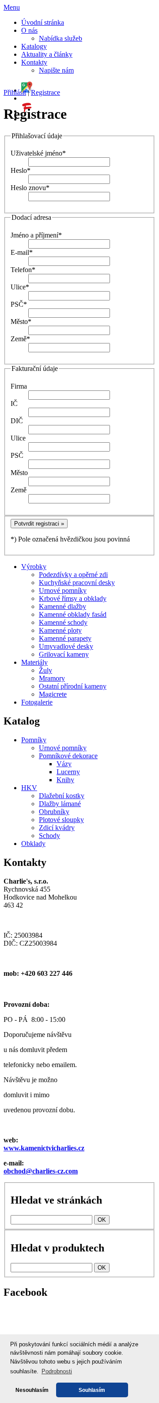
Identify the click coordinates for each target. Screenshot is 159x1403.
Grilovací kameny (64, 654)
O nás (29, 30)
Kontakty (34, 62)
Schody (49, 835)
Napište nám (56, 70)
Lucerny (68, 772)
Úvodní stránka (42, 22)
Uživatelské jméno (38, 153)
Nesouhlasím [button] (32, 1390)
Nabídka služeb (60, 38)
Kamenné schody (63, 622)
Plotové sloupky (61, 819)
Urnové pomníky (63, 590)
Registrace (45, 92)
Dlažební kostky (61, 795)
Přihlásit (15, 92)
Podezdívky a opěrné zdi (73, 574)
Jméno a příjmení (36, 235)
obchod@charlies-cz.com (41, 1171)
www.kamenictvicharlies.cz (44, 1148)
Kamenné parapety (65, 638)
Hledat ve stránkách (56, 1200)
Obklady (33, 843)
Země (20, 339)
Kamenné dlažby (62, 606)
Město (21, 321)
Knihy (65, 779)
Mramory (52, 678)
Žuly (45, 670)
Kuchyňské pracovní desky (77, 582)
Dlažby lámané (60, 803)
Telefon (23, 269)
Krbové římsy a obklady (72, 598)
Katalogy (34, 46)
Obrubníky (54, 811)
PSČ (19, 304)
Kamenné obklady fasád (72, 614)
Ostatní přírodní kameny (72, 686)
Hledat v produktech (57, 1248)
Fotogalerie (37, 702)
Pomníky (33, 740)
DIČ (17, 421)
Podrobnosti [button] (57, 1371)
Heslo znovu (30, 187)
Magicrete (53, 694)
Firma (19, 386)
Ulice (20, 287)
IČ (14, 403)
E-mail (22, 252)
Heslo (20, 170)
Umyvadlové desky (66, 646)
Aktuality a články (46, 54)
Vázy (64, 764)
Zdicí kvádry (57, 827)
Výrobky (33, 566)
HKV (29, 787)
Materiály (34, 662)
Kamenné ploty (60, 630)
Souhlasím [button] (92, 1390)
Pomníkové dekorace (68, 756)
